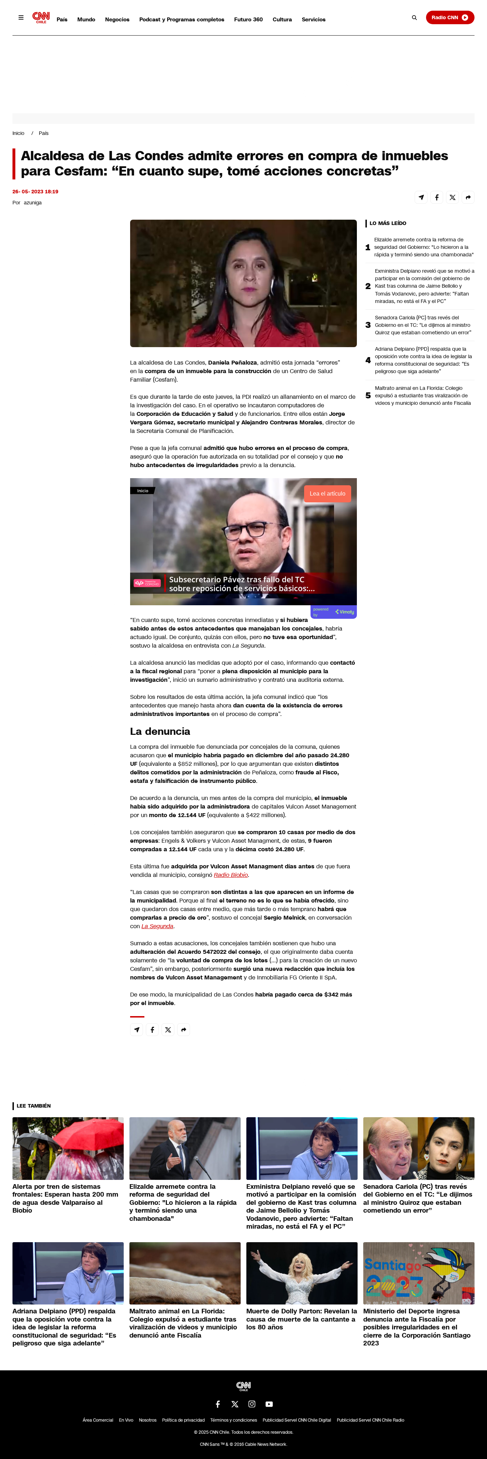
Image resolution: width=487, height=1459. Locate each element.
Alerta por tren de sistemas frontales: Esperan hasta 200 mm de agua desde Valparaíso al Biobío (65, 1198)
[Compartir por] (468, 197)
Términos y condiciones (233, 1420)
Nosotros (148, 1420)
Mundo (86, 19)
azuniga (33, 202)
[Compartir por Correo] (421, 197)
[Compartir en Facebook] (436, 197)
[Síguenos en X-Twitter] (235, 1404)
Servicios (313, 19)
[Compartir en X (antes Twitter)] (452, 197)
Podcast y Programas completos (181, 19)
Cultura (282, 19)
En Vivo (126, 1420)
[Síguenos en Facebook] (218, 1404)
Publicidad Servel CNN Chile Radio (370, 1420)
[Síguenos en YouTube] (269, 1404)
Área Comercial (98, 1420)
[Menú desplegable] (21, 17)
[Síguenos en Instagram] (252, 1404)
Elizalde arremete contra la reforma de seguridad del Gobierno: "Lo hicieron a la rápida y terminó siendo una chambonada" (424, 247)
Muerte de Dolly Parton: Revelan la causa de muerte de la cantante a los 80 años (301, 1319)
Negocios (117, 19)
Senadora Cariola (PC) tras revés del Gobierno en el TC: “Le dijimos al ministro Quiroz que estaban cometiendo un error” (423, 325)
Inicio (18, 133)
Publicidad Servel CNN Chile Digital (297, 1420)
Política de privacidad (183, 1420)
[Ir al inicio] (41, 17)
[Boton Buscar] (414, 17)
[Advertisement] (65, 627)
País (62, 19)
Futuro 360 (248, 19)
